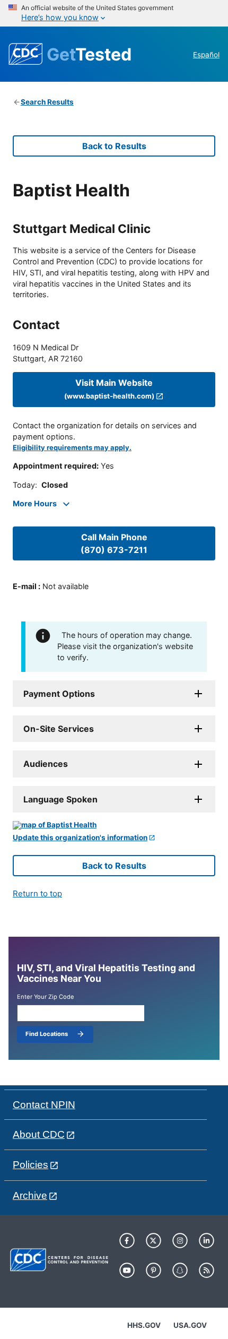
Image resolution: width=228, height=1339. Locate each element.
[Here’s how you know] (114, 13)
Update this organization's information (80, 838)
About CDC (39, 1134)
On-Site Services (58, 728)
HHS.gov (144, 1325)
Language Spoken (60, 799)
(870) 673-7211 (114, 543)
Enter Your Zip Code (45, 997)
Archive (30, 1195)
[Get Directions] (114, 825)
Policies (30, 1164)
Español (206, 54)
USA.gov (190, 1325)
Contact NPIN (44, 1104)
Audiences (45, 763)
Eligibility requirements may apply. (72, 447)
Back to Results (114, 146)
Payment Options (59, 693)
